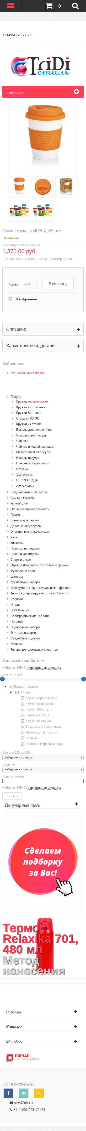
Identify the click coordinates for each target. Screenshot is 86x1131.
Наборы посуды (27, 458)
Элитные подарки (23, 632)
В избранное (26, 299)
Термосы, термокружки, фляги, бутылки (40, 593)
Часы (14, 537)
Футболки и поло (23, 571)
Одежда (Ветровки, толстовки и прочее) (40, 565)
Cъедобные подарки (25, 638)
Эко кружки (24, 474)
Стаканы (22, 469)
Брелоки (17, 599)
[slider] (83, 679)
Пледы (15, 604)
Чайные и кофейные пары (35, 446)
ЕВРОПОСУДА (27, 480)
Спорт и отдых (21, 559)
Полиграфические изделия (30, 616)
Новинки (16, 644)
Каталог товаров (26, 686)
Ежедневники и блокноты (29, 492)
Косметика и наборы (25, 582)
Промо (15, 514)
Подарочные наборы (25, 627)
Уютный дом (19, 503)
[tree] (43, 716)
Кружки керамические (32, 401)
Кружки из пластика (30, 407)
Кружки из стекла (29, 424)
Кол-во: (14, 284)
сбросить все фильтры (44, 667)
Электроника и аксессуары (30, 531)
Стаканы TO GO (27, 418)
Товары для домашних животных (34, 649)
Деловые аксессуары (26, 526)
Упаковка (17, 543)
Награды (17, 621)
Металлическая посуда (33, 452)
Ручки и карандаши (24, 554)
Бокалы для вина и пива (34, 429)
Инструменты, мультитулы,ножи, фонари (40, 588)
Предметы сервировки (32, 463)
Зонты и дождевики (25, 520)
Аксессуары (25, 486)
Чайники (22, 441)
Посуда (16, 397)
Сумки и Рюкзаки (23, 498)
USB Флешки (20, 610)
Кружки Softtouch (28, 413)
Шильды (17, 576)
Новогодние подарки (25, 548)
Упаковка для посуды (31, 435)
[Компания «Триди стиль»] (43, 66)
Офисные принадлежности (30, 509)
